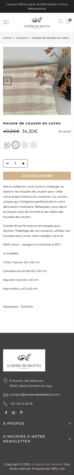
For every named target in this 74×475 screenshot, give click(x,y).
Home (7, 37)
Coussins (22, 37)
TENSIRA (26, 306)
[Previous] (7, 81)
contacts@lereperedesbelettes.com (34, 394)
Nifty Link (58, 468)
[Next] (67, 81)
